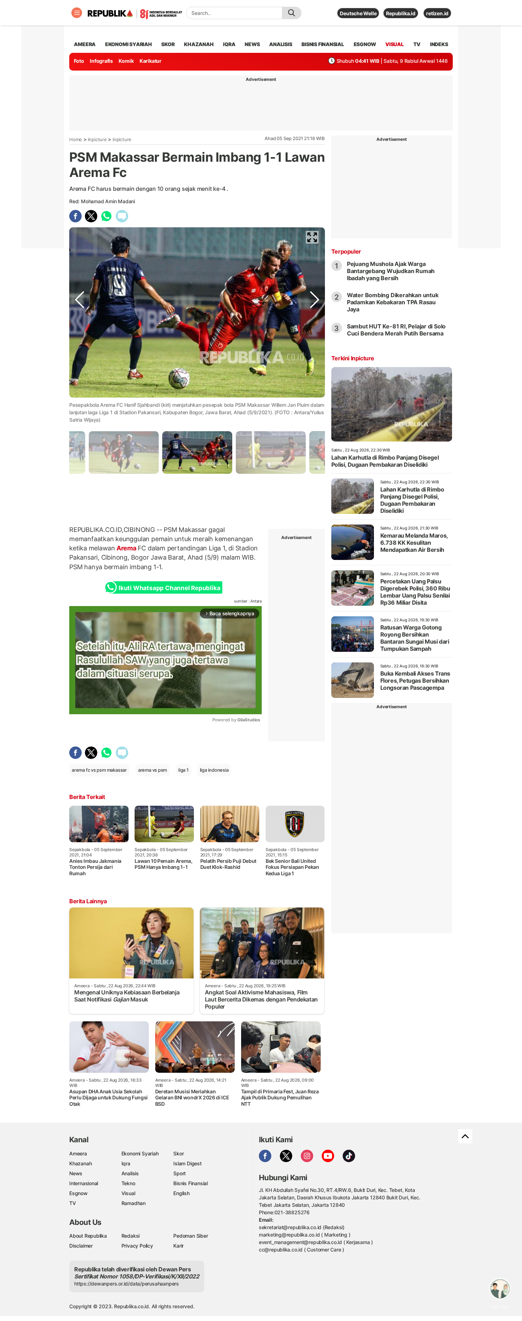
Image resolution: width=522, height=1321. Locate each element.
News (75, 1173)
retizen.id (437, 13)
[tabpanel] (197, 452)
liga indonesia (214, 770)
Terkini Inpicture (352, 358)
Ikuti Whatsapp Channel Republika (169, 588)
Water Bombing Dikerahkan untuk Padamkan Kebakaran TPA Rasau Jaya (393, 302)
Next (314, 397)
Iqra (125, 1163)
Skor (178, 1153)
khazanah (198, 44)
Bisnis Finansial (322, 44)
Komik (126, 61)
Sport (179, 1173)
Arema (126, 548)
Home (75, 139)
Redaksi (130, 1236)
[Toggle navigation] (76, 12)
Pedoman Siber (190, 1236)
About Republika (88, 1236)
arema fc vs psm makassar (99, 770)
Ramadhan (133, 1203)
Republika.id (400, 13)
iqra (229, 44)
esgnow (365, 44)
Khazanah (80, 1163)
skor (167, 44)
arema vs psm (152, 770)
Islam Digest (187, 1163)
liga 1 (183, 770)
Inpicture (97, 139)
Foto (79, 61)
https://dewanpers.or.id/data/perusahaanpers (126, 1284)
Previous (79, 397)
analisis (280, 44)
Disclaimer (81, 1246)
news (252, 44)
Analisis (130, 1173)
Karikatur (151, 61)
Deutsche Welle (358, 13)
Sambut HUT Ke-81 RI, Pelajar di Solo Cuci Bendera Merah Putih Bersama (396, 330)
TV (417, 44)
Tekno (128, 1183)
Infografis (101, 61)
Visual (128, 1193)
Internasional (83, 1183)
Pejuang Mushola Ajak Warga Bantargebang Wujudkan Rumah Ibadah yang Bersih (391, 271)
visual (394, 44)
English (181, 1193)
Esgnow (78, 1193)
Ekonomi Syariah (128, 44)
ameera (85, 44)
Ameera (78, 1153)
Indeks (439, 44)
